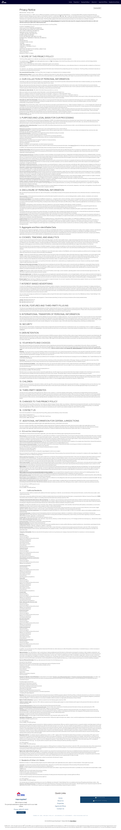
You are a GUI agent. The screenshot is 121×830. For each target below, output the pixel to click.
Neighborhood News (114, 2)
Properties (77, 2)
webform (26, 486)
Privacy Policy (49, 815)
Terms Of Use (37, 815)
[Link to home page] (5, 2)
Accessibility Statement (63, 815)
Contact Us (60, 809)
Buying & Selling (85, 2)
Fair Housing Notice (81, 815)
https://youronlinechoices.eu (27, 301)
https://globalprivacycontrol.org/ (27, 740)
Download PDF (97, 8)
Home (70, 2)
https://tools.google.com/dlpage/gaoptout (86, 277)
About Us (95, 2)
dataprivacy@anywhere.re (43, 368)
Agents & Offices (103, 2)
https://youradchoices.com (27, 302)
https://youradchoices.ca (29, 299)
